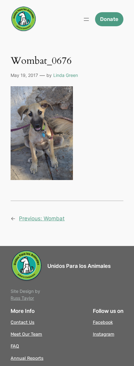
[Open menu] (86, 19)
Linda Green (65, 75)
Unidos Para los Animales (79, 266)
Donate (109, 19)
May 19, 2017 (24, 75)
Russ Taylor (22, 298)
